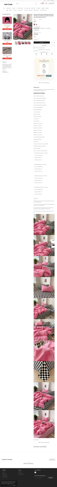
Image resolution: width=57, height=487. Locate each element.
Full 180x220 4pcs (48, 28)
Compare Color (30, 38)
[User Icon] (49, 3)
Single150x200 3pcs (36, 28)
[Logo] (8, 4)
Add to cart (7, 29)
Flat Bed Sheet (36, 34)
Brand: (34, 19)
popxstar (40, 19)
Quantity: (35, 36)
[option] (22, 27)
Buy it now (44, 45)
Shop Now (48, 75)
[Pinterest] (35, 472)
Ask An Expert (47, 82)
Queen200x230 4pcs (36, 30)
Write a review (52, 459)
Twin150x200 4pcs (42, 28)
